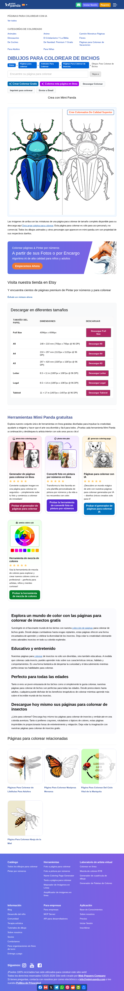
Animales (12, 33)
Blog (10, 909)
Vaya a (95, 74)
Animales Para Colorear (47, 65)
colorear (38, 656)
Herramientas (51, 862)
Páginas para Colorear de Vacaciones (91, 43)
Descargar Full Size (98, 332)
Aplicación (86, 905)
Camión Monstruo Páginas (92, 33)
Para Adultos (14, 49)
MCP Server (49, 914)
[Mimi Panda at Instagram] (25, 965)
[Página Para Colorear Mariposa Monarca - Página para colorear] (61, 766)
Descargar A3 (95, 363)
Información (14, 905)
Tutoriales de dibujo (17, 928)
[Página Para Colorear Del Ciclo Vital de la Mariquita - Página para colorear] (98, 766)
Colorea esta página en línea (61, 83)
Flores (82, 38)
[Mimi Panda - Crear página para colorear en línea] (12, 5)
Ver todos (12, 20)
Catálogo (13, 862)
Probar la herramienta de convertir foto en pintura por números (62, 505)
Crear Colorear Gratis (25, 83)
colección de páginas (82, 628)
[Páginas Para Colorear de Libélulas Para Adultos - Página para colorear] (25, 766)
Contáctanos (14, 941)
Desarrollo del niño (17, 914)
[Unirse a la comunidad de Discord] (79, 5)
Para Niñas (49, 49)
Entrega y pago (15, 953)
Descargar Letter (97, 373)
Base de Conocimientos (91, 909)
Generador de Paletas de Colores (96, 883)
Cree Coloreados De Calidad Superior (90, 112)
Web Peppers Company (92, 975)
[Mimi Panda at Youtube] (33, 965)
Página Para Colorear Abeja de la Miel (24, 841)
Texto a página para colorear (57, 880)
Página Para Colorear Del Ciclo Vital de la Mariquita (97, 789)
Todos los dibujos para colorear (23, 866)
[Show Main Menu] (115, 5)
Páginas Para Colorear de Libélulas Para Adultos (21, 789)
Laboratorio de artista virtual (96, 862)
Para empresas (52, 905)
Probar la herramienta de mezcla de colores (24, 595)
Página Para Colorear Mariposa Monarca (60, 789)
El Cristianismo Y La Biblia (56, 38)
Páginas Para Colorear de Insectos (74, 65)
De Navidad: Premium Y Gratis (58, 42)
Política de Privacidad (28, 983)
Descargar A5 (95, 344)
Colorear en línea (88, 866)
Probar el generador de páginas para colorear (24, 507)
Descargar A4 (95, 353)
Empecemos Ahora (27, 266)
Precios (83, 918)
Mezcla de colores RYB (91, 871)
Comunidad (13, 918)
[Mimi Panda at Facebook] (40, 965)
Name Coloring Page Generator (59, 875)
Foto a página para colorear (57, 866)
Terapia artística (15, 923)
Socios (11, 937)
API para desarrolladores (56, 918)
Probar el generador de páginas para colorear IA (99, 508)
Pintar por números (17, 871)
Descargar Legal (97, 383)
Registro (105, 5)
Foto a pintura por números (57, 871)
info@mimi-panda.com (92, 979)
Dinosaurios (13, 38)
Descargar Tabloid (98, 392)
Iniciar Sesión (90, 5)
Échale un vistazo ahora (20, 297)
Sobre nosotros (15, 932)
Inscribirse (85, 928)
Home (11, 65)
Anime (47, 33)
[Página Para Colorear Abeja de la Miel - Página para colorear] (25, 818)
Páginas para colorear (25, 65)
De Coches (13, 42)
